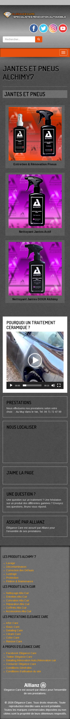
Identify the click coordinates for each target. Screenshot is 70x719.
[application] (35, 360)
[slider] (32, 385)
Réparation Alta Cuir (18, 604)
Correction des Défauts (20, 570)
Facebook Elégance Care (21, 653)
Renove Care (14, 641)
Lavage (10, 563)
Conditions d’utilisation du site (23, 671)
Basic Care (12, 626)
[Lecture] (11, 385)
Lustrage (11, 573)
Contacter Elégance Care (21, 663)
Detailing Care (14, 630)
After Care (12, 622)
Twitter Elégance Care (19, 656)
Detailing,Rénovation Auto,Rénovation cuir (31, 660)
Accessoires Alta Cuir (18, 611)
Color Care (12, 637)
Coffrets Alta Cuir (16, 607)
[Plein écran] (59, 385)
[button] (35, 360)
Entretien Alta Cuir (16, 596)
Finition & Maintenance (19, 581)
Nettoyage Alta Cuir (17, 593)
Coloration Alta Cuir (17, 600)
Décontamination (16, 566)
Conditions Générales (19, 667)
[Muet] (53, 385)
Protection (12, 577)
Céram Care (13, 633)
